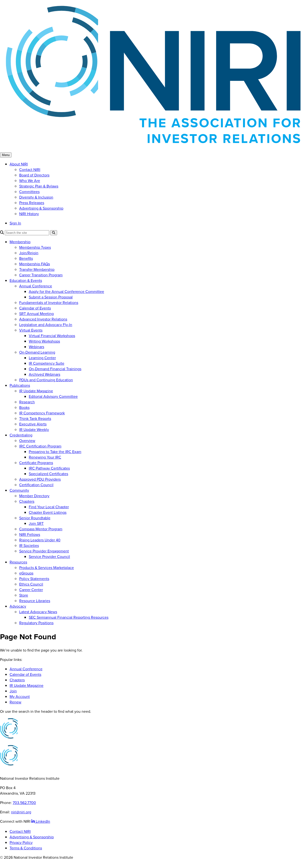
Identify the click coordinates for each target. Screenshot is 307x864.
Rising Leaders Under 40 (39, 540)
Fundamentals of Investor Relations (48, 302)
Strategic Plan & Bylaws (38, 186)
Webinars (36, 347)
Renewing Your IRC (45, 457)
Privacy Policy (21, 842)
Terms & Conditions (26, 848)
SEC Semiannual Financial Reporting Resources (68, 617)
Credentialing (21, 435)
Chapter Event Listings (47, 512)
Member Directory (34, 496)
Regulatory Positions (36, 623)
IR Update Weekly (34, 429)
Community (19, 490)
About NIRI (19, 164)
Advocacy (18, 606)
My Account (20, 696)
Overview (27, 440)
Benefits (26, 258)
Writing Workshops (44, 341)
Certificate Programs (36, 462)
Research (27, 402)
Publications (20, 385)
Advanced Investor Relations (43, 319)
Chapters (26, 501)
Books (24, 407)
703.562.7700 (24, 802)
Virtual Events (30, 330)
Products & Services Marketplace (46, 567)
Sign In (15, 223)
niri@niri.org (21, 812)
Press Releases (31, 202)
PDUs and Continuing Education (46, 380)
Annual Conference (35, 286)
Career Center (31, 589)
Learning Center (42, 358)
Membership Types (35, 247)
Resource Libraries (34, 601)
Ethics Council (31, 584)
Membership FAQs (34, 264)
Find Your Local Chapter (49, 507)
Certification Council (36, 485)
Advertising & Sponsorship (41, 208)
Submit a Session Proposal (51, 297)
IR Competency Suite (46, 363)
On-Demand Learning (37, 352)
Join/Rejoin (28, 253)
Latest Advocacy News (38, 612)
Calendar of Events (35, 308)
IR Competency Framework (42, 413)
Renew (15, 702)
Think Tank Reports (35, 418)
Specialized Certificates (48, 474)
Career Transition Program (41, 275)
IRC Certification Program (40, 446)
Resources (18, 562)
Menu (6, 155)
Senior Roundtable (34, 518)
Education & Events (26, 280)
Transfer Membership (36, 269)
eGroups (26, 573)
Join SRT (36, 523)
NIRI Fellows (29, 534)
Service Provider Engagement (44, 551)
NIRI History (29, 214)
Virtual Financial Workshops (52, 335)
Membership (20, 242)
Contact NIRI (29, 169)
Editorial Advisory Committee (53, 396)
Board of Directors (34, 175)
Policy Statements (34, 578)
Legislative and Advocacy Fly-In (45, 324)
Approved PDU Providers (40, 479)
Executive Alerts (33, 424)
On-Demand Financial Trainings (55, 369)
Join (13, 691)
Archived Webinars (44, 374)
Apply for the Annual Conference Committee (66, 291)
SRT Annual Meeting (36, 313)
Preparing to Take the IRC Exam (55, 451)
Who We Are (29, 180)
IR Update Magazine (36, 391)
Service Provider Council (49, 556)
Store (23, 595)
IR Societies (29, 545)
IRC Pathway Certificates (49, 468)
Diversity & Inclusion (36, 197)
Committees (29, 191)
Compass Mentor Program (40, 529)
